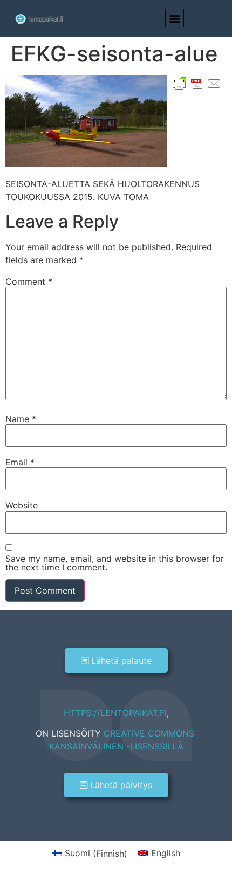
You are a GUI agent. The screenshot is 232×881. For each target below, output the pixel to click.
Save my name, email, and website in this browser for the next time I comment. (114, 563)
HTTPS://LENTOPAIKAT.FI (115, 712)
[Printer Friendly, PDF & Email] (197, 82)
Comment (28, 281)
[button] (174, 18)
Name (20, 419)
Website (21, 505)
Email (20, 462)
